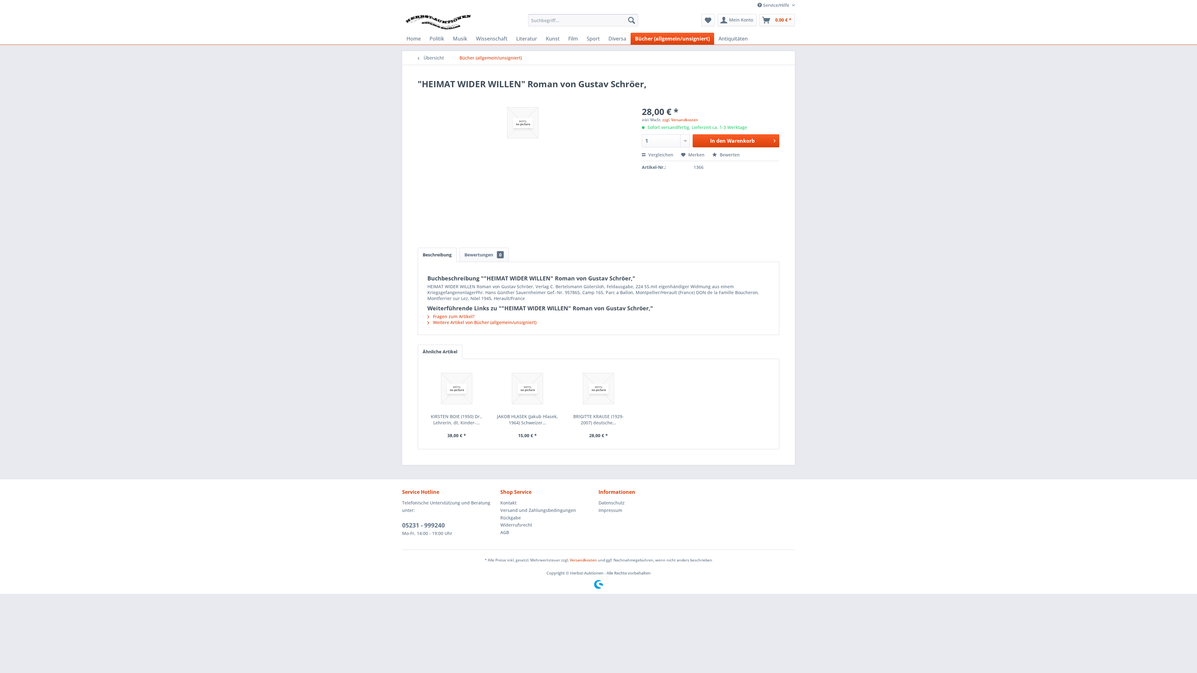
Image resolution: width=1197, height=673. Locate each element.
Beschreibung (437, 255)
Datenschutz (611, 503)
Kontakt (508, 503)
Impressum (610, 510)
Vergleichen (660, 155)
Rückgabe (510, 518)
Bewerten (729, 155)
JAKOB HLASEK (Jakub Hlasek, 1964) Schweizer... (527, 419)
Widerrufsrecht (516, 525)
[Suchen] (631, 20)
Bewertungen (483, 255)
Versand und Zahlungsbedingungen (538, 510)
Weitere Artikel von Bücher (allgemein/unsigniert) (484, 322)
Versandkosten (583, 560)
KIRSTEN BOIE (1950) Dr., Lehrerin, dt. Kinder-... (456, 419)
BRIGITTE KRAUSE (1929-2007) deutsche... (598, 419)
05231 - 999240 (423, 525)
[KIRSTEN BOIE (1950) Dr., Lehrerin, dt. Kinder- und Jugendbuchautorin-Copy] (457, 388)
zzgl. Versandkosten (680, 119)
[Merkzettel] (708, 20)
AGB (504, 532)
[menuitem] (583, 20)
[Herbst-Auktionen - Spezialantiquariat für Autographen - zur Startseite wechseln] (438, 22)
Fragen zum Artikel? (453, 316)
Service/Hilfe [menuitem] (776, 5)
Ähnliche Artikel (440, 352)
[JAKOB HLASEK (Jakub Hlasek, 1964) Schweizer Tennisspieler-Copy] (528, 388)
